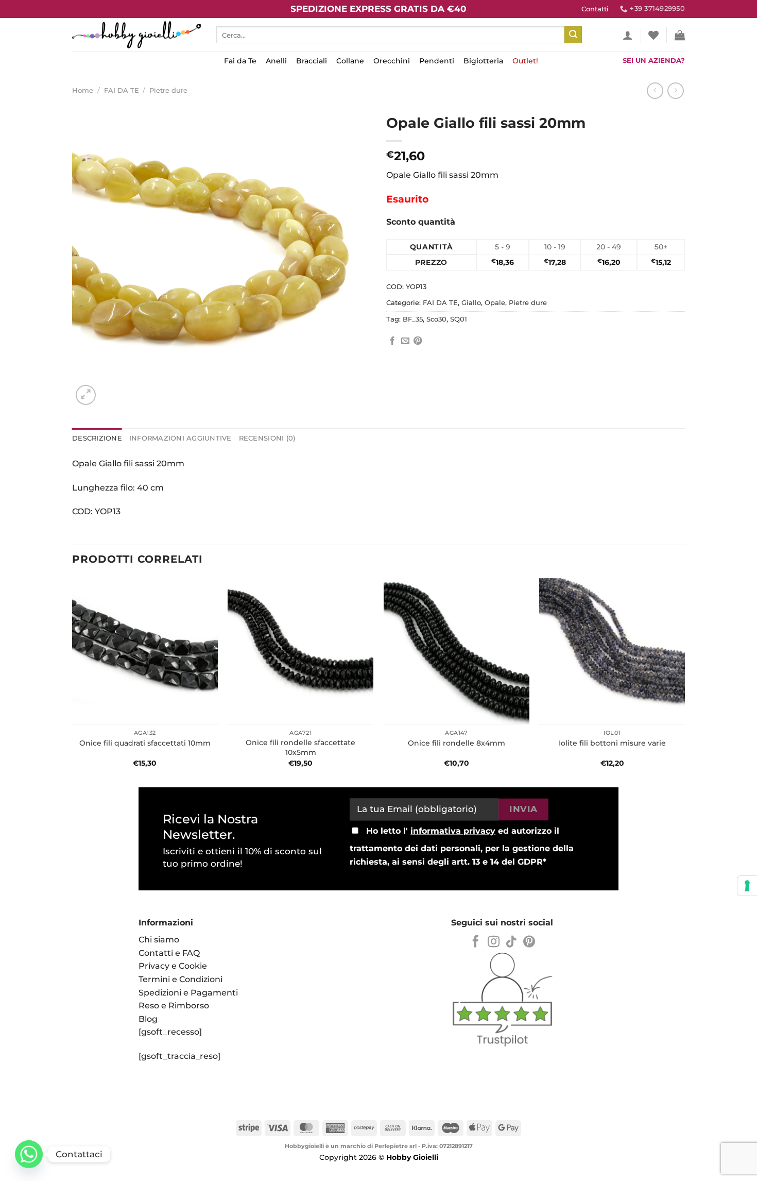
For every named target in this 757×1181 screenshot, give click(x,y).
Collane (350, 60)
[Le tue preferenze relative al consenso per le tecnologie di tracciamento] (747, 886)
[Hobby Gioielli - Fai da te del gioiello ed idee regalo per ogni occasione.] (136, 35)
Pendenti (436, 60)
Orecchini (391, 60)
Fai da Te (240, 60)
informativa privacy (452, 831)
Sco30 (436, 319)
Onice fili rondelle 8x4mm (456, 743)
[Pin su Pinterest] (418, 341)
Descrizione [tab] (97, 438)
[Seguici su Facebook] (475, 942)
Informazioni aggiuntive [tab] (180, 438)
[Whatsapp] (29, 1154)
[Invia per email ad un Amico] (405, 341)
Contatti (595, 9)
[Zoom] (86, 395)
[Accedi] (628, 35)
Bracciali (311, 60)
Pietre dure (168, 90)
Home (82, 90)
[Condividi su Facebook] (392, 341)
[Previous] (72, 679)
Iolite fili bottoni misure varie (612, 743)
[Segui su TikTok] (511, 942)
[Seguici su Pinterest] (529, 942)
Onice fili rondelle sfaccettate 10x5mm (300, 747)
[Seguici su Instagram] (494, 942)
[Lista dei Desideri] (653, 35)
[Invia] (573, 35)
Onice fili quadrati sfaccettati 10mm (145, 743)
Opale (495, 303)
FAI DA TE (121, 90)
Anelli (276, 60)
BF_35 (413, 319)
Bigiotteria (483, 60)
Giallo (471, 303)
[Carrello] (680, 35)
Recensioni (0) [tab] (267, 438)
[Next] (684, 679)
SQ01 (458, 319)
